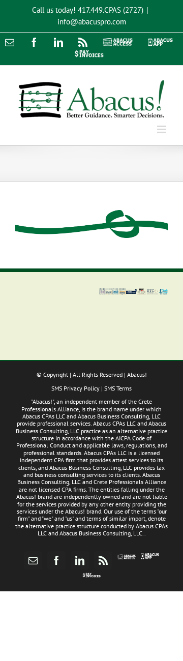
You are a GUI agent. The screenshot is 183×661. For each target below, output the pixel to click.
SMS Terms (118, 388)
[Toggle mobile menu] (162, 129)
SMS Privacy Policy (75, 388)
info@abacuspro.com (91, 21)
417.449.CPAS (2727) (110, 10)
